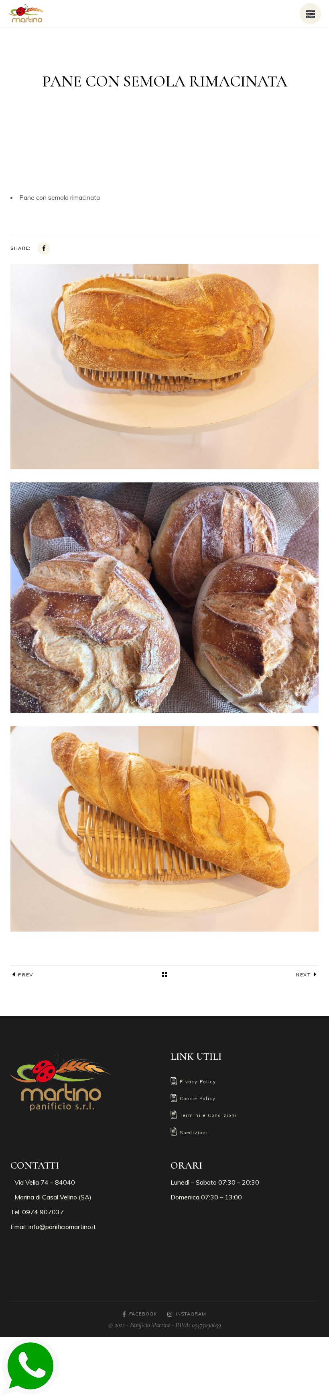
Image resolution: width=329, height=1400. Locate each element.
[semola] (164, 366)
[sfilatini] (164, 828)
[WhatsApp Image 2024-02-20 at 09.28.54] (164, 597)
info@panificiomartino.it (62, 1227)
